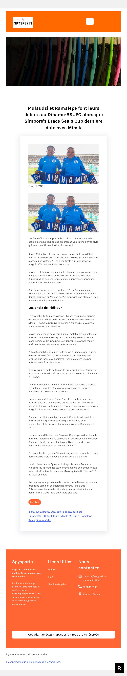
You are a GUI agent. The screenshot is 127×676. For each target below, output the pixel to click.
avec (38, 511)
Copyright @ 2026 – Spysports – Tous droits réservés (63, 634)
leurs (56, 516)
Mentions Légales (57, 584)
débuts (67, 511)
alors (31, 511)
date (59, 511)
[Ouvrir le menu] (90, 21)
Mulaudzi (74, 516)
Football (34, 502)
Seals (31, 520)
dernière (77, 511)
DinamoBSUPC (37, 516)
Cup (52, 511)
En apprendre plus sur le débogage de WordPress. (33, 661)
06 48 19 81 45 (90, 587)
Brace (45, 511)
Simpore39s (43, 520)
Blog (50, 577)
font (49, 516)
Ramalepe (86, 516)
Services (52, 569)
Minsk (64, 516)
